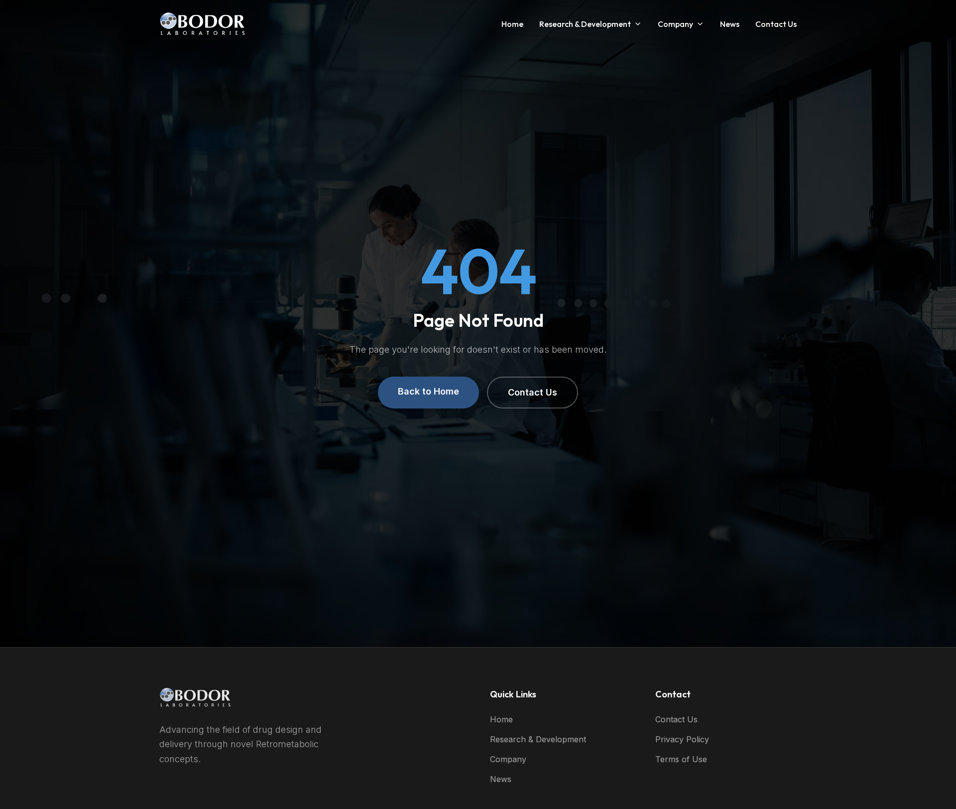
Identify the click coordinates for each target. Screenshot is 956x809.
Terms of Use (681, 759)
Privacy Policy (682, 739)
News (729, 24)
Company (675, 24)
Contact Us (776, 24)
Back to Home (428, 391)
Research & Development (585, 24)
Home (512, 24)
